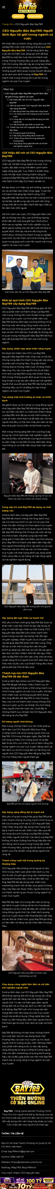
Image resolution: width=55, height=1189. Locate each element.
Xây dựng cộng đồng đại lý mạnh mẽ (28, 136)
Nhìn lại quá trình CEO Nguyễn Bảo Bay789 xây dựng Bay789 (30, 107)
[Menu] (3, 7)
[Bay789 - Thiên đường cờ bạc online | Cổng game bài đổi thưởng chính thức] (27, 7)
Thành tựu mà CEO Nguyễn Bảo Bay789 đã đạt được (30, 128)
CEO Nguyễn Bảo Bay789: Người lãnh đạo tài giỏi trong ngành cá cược (26, 95)
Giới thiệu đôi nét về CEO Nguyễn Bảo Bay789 (26, 101)
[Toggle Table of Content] (47, 89)
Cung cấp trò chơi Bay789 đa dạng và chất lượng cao (31, 120)
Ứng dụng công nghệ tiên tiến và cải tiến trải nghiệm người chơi (31, 144)
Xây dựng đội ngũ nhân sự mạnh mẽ (29, 124)
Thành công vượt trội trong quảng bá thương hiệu (29, 139)
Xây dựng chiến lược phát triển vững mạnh (30, 111)
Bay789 (38, 74)
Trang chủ (7, 24)
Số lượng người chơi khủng (24, 133)
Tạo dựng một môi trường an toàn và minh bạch (31, 115)
